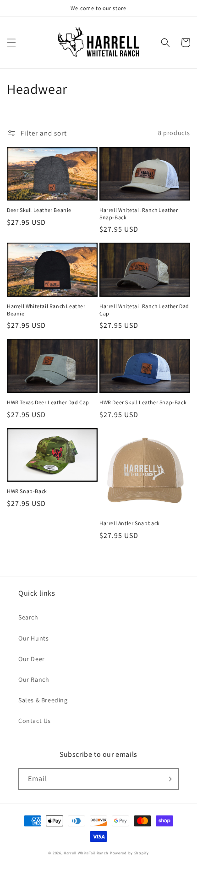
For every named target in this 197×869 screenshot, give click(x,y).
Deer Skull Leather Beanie (39, 209)
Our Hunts (33, 638)
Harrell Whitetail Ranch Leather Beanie (46, 310)
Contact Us (34, 721)
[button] (11, 43)
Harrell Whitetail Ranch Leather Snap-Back (138, 213)
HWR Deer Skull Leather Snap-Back (142, 402)
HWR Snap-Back (27, 491)
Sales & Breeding (43, 700)
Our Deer (31, 659)
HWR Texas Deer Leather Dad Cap (48, 402)
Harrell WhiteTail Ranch (86, 852)
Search (28, 617)
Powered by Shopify (129, 852)
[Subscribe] (168, 779)
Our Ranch (33, 679)
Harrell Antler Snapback (129, 523)
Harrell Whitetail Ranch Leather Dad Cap (144, 310)
